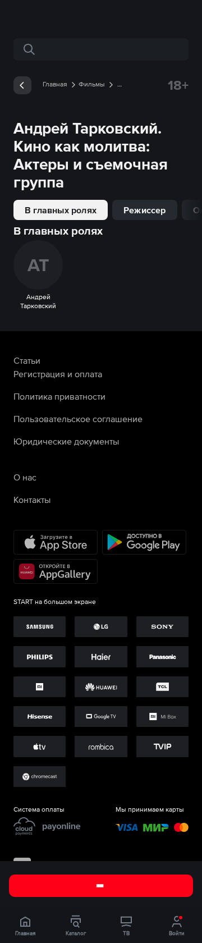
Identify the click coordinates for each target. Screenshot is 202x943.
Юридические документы (66, 441)
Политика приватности (59, 396)
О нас (24, 477)
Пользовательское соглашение (78, 419)
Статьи (26, 360)
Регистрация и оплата (57, 374)
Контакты (31, 500)
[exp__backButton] (22, 85)
